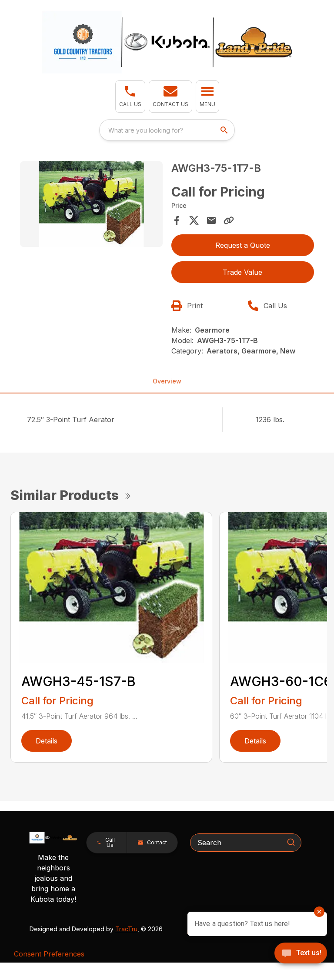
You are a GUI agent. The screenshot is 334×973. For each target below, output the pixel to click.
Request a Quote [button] (242, 245)
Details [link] (46, 740)
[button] (130, 96)
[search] (224, 130)
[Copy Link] (229, 220)
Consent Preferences (49, 954)
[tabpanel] (91, 205)
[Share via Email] (211, 220)
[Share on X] (194, 220)
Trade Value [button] (242, 272)
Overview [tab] (167, 381)
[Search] (291, 842)
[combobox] (167, 130)
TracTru (126, 929)
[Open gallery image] (91, 204)
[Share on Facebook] (176, 220)
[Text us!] (300, 953)
